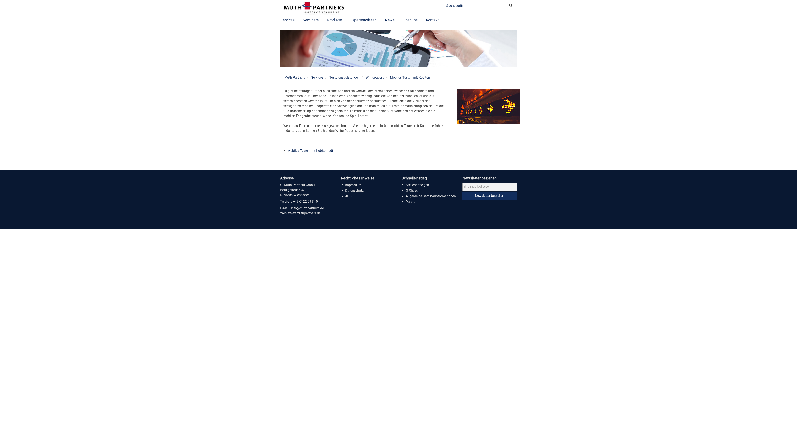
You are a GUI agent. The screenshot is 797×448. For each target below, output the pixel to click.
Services (287, 20)
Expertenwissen (363, 20)
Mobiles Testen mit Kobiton (410, 77)
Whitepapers (375, 77)
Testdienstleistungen (344, 77)
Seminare (311, 20)
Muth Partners (294, 77)
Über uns (410, 20)
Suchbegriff (454, 6)
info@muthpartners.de (307, 208)
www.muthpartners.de (304, 213)
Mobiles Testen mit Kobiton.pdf (310, 151)
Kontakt (432, 20)
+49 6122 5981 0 (305, 201)
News (390, 20)
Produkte (334, 20)
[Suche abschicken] (511, 6)
